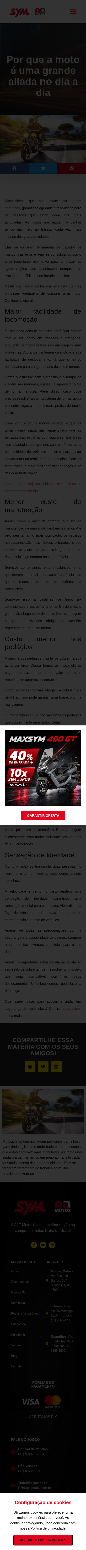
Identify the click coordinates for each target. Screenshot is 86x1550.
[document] (43, 775)
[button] (79, 732)
